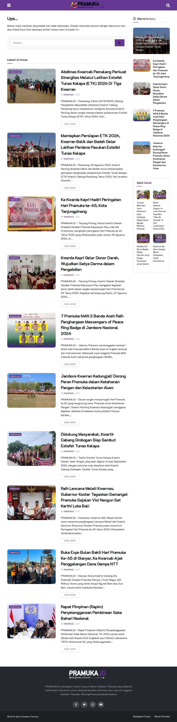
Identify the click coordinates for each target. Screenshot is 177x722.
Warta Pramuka (162, 716)
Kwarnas (15, 607)
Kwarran (15, 136)
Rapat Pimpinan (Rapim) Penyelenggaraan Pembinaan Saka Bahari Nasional (91, 612)
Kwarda (14, 199)
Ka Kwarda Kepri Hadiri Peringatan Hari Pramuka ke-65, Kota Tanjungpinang (91, 205)
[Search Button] (119, 42)
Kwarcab (15, 72)
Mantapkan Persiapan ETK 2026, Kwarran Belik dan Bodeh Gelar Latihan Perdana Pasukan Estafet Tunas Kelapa (151, 43)
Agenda (143, 240)
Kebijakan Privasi (141, 716)
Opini (142, 196)
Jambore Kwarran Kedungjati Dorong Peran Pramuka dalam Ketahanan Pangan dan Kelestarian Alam (93, 381)
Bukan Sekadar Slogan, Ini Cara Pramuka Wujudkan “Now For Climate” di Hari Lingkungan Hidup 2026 (159, 215)
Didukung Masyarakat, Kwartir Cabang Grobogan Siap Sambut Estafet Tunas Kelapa (88, 439)
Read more (70, 124)
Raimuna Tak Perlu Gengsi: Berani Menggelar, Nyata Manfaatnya (159, 253)
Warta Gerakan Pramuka (27, 716)
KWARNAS (69, 94)
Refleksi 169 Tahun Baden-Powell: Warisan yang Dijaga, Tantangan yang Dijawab (143, 255)
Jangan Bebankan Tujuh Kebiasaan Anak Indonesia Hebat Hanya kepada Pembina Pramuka (142, 215)
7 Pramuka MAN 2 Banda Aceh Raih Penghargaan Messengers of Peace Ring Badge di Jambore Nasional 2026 (161, 123)
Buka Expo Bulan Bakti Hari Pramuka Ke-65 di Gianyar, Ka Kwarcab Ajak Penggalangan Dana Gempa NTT (93, 558)
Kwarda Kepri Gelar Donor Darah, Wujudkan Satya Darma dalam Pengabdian (90, 263)
